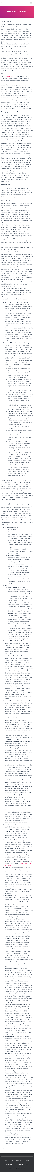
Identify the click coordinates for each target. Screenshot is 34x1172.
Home (6, 1160)
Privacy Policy (19, 1164)
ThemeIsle (22, 1168)
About (11, 1160)
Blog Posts (19, 1160)
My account (9, 1164)
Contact (27, 1160)
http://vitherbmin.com (10, 76)
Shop (27, 1164)
